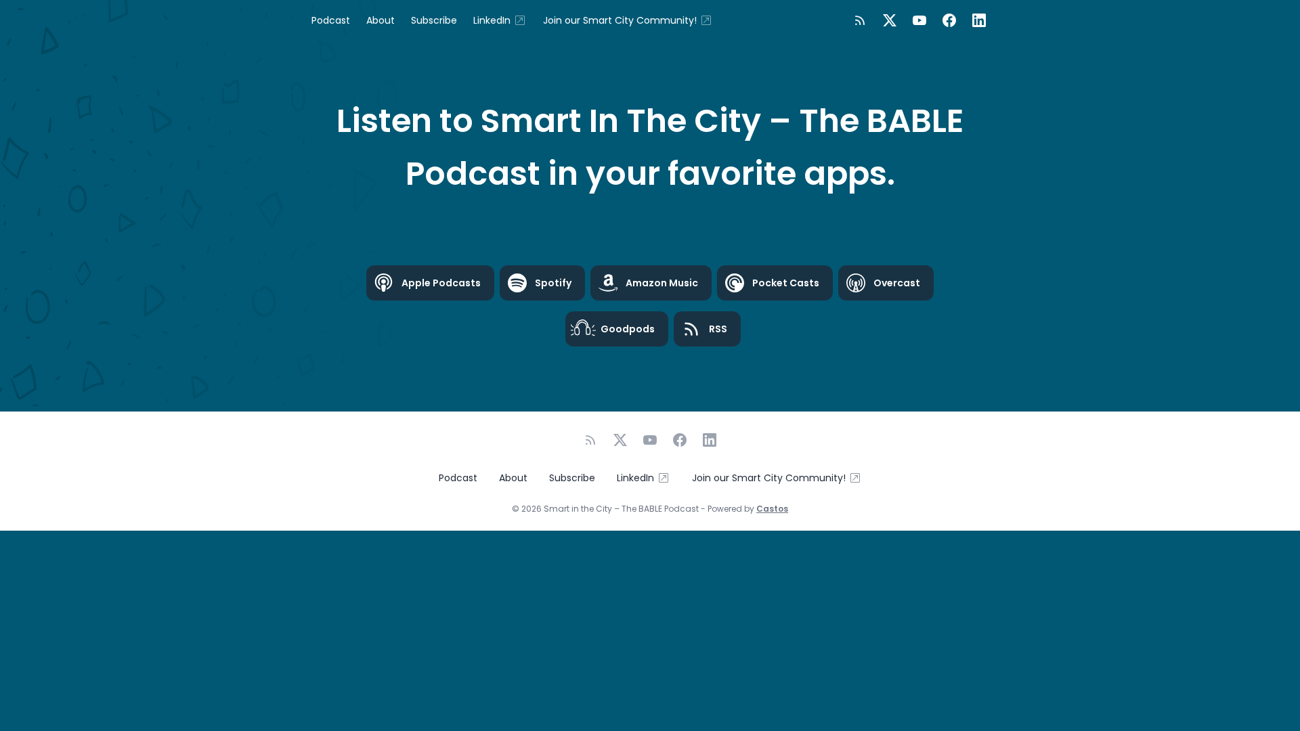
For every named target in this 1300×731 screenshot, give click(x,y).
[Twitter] (890, 20)
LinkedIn (492, 20)
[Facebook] (949, 20)
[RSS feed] (860, 20)
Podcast (330, 20)
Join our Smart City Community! (620, 20)
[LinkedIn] (979, 20)
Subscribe (434, 20)
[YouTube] (919, 20)
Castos (772, 508)
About (380, 20)
